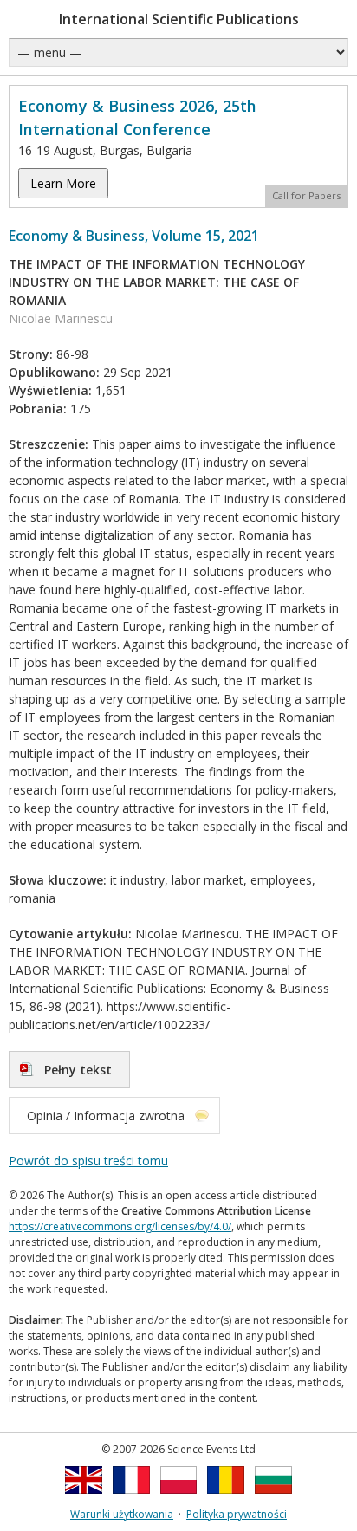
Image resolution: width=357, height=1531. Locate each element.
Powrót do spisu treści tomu (88, 1160)
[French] (131, 1498)
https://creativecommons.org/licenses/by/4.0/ (120, 1226)
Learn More (63, 183)
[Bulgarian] (273, 1498)
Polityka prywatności (236, 1514)
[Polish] (179, 1498)
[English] (83, 1498)
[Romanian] (225, 1498)
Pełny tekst (78, 1069)
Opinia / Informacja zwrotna (106, 1115)
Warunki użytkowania (121, 1514)
